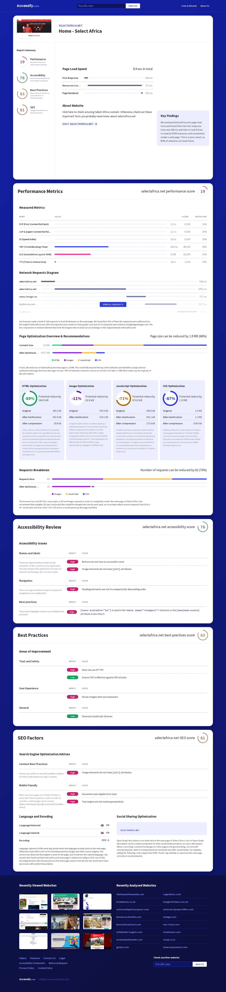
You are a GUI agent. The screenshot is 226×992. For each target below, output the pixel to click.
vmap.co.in (169, 939)
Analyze (133, 5)
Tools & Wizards (189, 5)
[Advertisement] (134, 53)
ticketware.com (171, 932)
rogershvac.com (172, 894)
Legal (62, 958)
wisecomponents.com (175, 947)
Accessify (28, 5)
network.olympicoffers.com (178, 909)
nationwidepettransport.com (132, 909)
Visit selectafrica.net (78, 124)
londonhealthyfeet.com (129, 939)
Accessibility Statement (32, 963)
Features (35, 958)
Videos (22, 958)
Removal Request (58, 963)
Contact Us (49, 958)
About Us (204, 5)
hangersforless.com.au (175, 901)
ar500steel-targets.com (129, 932)
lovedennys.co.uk (125, 901)
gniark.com (122, 947)
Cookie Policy (45, 967)
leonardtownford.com (128, 924)
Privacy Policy (26, 967)
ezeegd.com (169, 916)
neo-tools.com (171, 924)
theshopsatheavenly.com (130, 894)
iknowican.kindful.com (128, 916)
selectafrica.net (71, 25)
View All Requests (113, 304)
